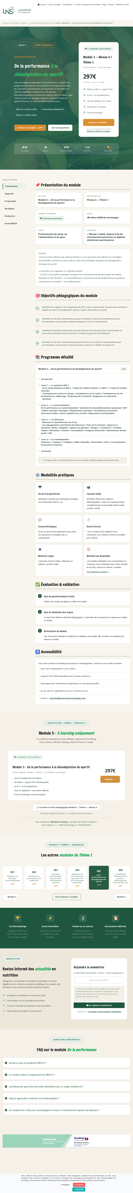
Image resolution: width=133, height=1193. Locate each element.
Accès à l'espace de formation (88, 4)
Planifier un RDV (122, 4)
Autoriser (79, 1189)
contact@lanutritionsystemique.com (67, 698)
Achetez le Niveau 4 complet (98, 131)
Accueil (43, 4)
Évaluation (10, 216)
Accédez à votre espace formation (104, 1011)
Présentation (11, 186)
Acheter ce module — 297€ (30, 127)
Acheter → (110, 779)
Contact (110, 4)
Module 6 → (122, 897)
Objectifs (9, 193)
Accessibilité (11, 223)
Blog (104, 4)
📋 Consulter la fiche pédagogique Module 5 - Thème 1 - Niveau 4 (66, 807)
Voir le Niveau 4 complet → (98, 572)
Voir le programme (60, 127)
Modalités (10, 208)
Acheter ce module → (99, 122)
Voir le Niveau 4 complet (66, 897)
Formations (67, 4)
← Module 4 (10, 897)
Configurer (65, 1185)
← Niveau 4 (21, 45)
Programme (10, 201)
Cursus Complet (54, 4)
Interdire (80, 1185)
